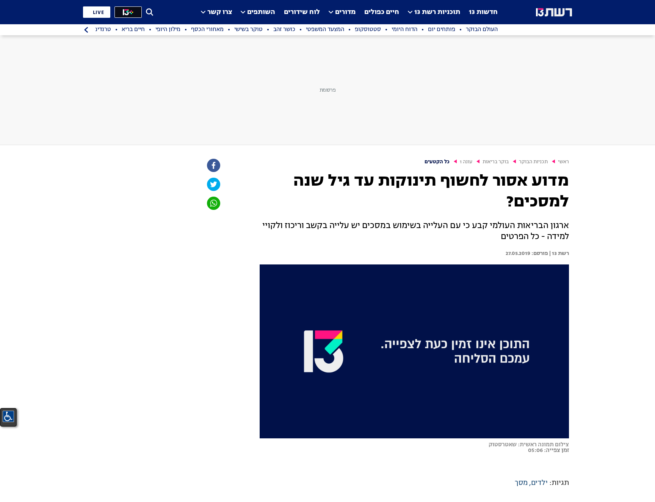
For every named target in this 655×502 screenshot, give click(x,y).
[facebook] (213, 165)
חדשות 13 (483, 12)
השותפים (261, 12)
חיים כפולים (381, 12)
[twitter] (213, 184)
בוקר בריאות (496, 162)
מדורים (345, 12)
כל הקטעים (437, 162)
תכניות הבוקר (533, 162)
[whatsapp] (213, 203)
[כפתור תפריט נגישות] (8, 416)
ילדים (539, 483)
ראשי (563, 162)
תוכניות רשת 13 (437, 12)
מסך (521, 483)
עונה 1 (466, 162)
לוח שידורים (302, 12)
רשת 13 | (558, 253)
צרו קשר (219, 12)
